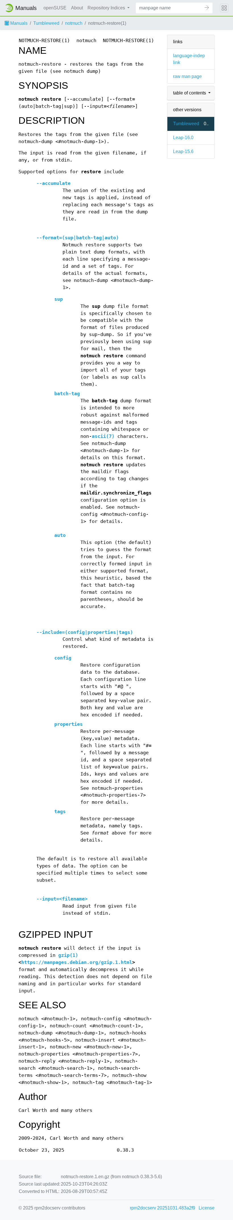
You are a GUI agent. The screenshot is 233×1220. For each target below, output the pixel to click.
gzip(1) (68, 955)
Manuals (18, 23)
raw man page (187, 76)
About (77, 7)
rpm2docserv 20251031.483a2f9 (162, 1207)
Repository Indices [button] (107, 7)
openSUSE (54, 7)
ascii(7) (103, 436)
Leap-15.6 (183, 151)
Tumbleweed (46, 23)
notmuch (73, 23)
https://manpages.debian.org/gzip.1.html (76, 962)
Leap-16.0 (183, 137)
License (207, 1207)
